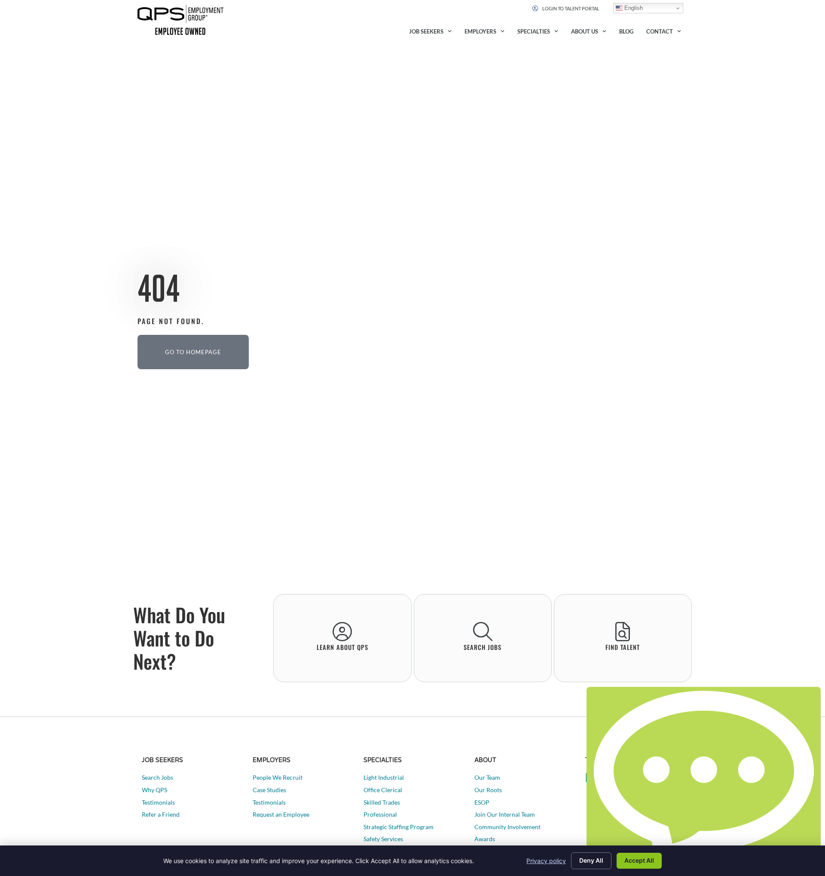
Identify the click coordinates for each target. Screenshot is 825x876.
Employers (480, 31)
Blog (626, 31)
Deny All (591, 860)
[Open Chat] (704, 779)
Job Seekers (426, 31)
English (633, 8)
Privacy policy (546, 860)
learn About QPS (342, 647)
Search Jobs (482, 647)
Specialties (533, 31)
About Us (584, 31)
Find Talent (622, 647)
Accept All (639, 860)
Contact (659, 31)
